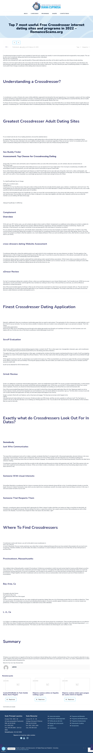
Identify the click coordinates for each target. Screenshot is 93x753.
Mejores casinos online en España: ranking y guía (46, 694)
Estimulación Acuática (78, 723)
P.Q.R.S (51, 726)
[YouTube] (86, 748)
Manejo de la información (56, 723)
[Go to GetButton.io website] (3, 751)
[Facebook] (84, 748)
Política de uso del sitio (55, 721)
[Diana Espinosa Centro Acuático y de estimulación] (46, 5)
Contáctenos (52, 728)
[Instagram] (87, 748)
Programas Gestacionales (79, 721)
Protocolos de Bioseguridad (57, 719)
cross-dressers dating (14, 243)
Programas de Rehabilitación (79, 719)
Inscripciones (75, 726)
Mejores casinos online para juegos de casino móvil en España (75, 694)
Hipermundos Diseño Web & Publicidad (21, 749)
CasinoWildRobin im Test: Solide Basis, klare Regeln (15, 694)
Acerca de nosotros (54, 716)
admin (23, 47)
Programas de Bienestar (78, 716)
